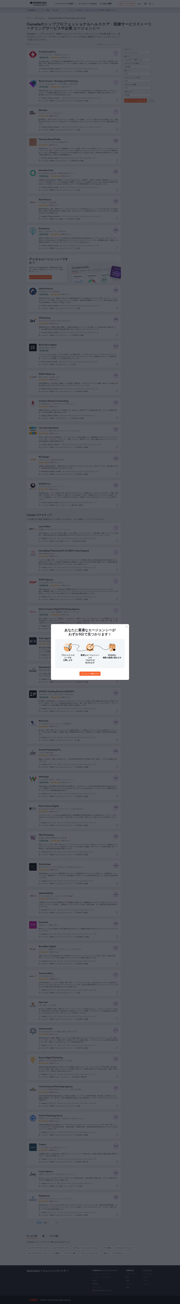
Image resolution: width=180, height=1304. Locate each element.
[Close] (126, 626)
